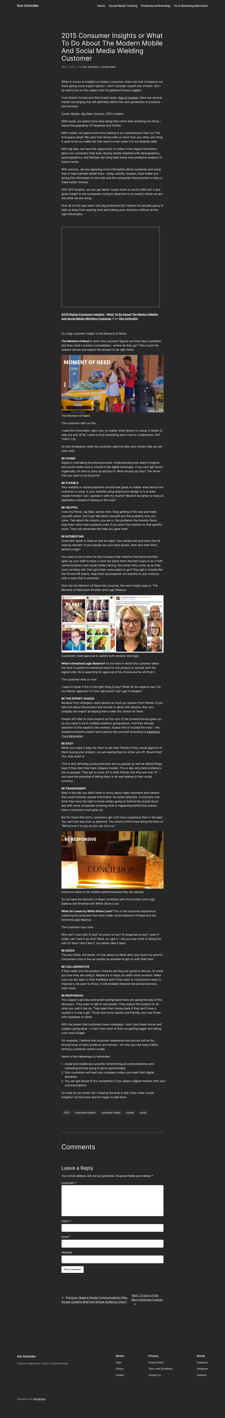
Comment (68, 1183)
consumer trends (111, 1112)
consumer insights (85, 1112)
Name (66, 1221)
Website (66, 1252)
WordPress (40, 1399)
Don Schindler (28, 6)
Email (65, 1236)
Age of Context (128, 97)
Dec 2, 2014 (68, 66)
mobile (130, 1112)
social (143, 1112)
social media (108, 66)
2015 (66, 1112)
